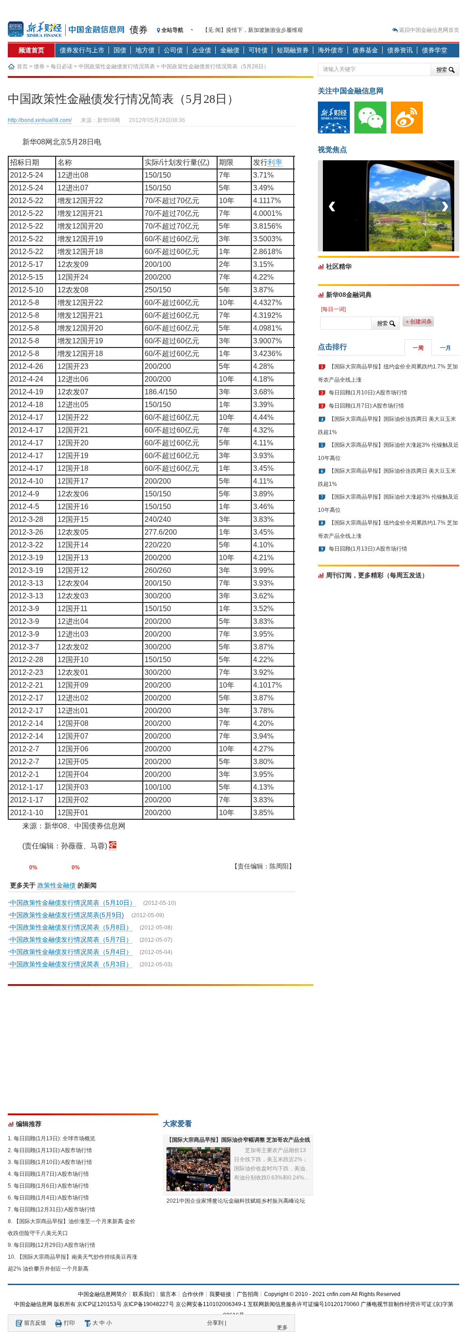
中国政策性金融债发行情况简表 (116, 66)
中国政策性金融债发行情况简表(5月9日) (67, 915)
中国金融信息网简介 (102, 1294)
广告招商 (248, 1294)
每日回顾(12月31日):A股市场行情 (54, 1209)
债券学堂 (434, 50)
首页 (22, 66)
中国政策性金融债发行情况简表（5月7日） (71, 939)
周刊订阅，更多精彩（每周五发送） (377, 575)
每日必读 (62, 66)
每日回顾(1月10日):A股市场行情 (53, 1162)
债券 (139, 30)
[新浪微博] (409, 131)
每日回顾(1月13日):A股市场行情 (53, 1150)
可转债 (258, 50)
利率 (275, 162)
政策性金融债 (56, 885)
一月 (445, 348)
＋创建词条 (418, 321)
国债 (120, 50)
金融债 (229, 50)
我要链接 (220, 1294)
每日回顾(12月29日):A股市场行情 (54, 1245)
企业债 (201, 50)
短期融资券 (293, 50)
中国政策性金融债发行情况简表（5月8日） (71, 927)
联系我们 (144, 1294)
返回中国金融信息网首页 (429, 30)
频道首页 (31, 50)
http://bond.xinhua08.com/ (40, 120)
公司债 (173, 50)
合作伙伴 (193, 1294)
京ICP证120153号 (99, 1304)
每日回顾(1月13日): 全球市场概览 (54, 1138)
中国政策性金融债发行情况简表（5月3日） (71, 964)
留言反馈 (35, 1323)
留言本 (168, 1294)
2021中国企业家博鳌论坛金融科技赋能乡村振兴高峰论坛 (235, 1201)
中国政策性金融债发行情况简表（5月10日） (73, 902)
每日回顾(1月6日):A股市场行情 (51, 1186)
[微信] (372, 131)
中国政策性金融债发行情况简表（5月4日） (71, 951)
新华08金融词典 (349, 294)
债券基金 (365, 50)
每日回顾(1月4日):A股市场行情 (51, 1197)
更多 (282, 1327)
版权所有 (65, 1304)
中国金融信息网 (33, 1304)
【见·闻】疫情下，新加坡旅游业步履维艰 (252, 30)
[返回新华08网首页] (112, 846)
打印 (69, 1323)
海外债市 (330, 50)
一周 (418, 348)
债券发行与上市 (82, 50)
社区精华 (339, 266)
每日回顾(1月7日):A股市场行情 (51, 1174)
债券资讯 (400, 50)
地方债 (145, 50)
